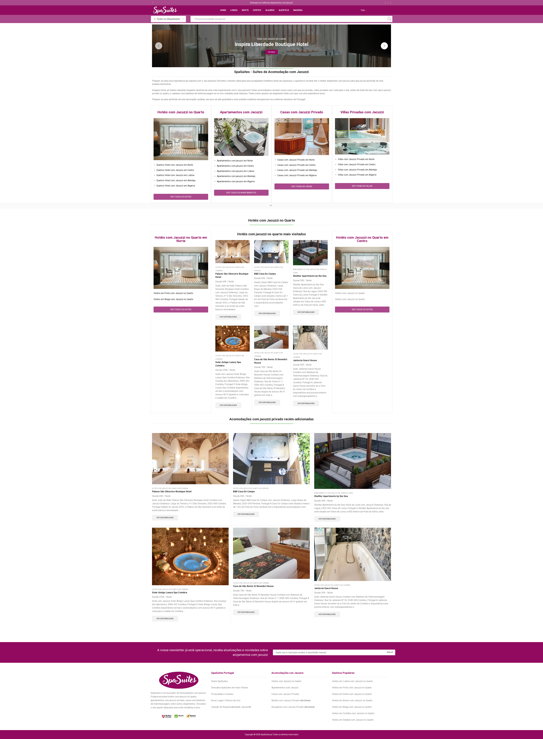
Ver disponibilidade (228, 317)
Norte (245, 10)
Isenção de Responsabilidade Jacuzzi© (231, 707)
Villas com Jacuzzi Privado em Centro (356, 164)
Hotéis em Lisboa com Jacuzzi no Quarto (352, 681)
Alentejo (284, 10)
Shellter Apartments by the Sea (310, 276)
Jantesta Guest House (305, 360)
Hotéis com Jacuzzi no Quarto (180, 112)
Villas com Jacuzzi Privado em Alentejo (357, 169)
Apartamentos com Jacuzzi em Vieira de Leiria (333, 493)
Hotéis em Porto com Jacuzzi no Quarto (173, 293)
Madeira (297, 10)
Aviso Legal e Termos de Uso (225, 700)
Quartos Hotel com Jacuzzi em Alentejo (176, 180)
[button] (158, 45)
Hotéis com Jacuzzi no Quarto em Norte (181, 239)
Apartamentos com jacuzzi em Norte (235, 160)
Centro (257, 10)
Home (223, 10)
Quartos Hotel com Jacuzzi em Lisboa (175, 175)
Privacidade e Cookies (222, 694)
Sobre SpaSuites (219, 681)
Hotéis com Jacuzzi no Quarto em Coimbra (170, 488)
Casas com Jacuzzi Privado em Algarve (297, 175)
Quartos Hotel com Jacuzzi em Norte (174, 165)
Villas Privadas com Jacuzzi (362, 112)
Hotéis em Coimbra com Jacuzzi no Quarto (353, 713)
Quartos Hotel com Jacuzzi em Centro (175, 170)
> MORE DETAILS (274, 205)
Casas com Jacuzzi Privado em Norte (296, 159)
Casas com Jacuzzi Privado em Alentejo (297, 170)
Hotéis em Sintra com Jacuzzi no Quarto (352, 694)
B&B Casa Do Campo (265, 273)
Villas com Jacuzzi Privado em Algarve (357, 174)
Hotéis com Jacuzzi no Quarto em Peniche (251, 488)
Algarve (269, 10)
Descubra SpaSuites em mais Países (229, 687)
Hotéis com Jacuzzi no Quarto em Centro (362, 239)
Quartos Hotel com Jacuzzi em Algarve (175, 185)
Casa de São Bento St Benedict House (270, 361)
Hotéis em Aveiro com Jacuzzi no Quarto (352, 700)
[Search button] (389, 19)
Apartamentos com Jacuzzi (241, 112)
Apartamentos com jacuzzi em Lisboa (235, 171)
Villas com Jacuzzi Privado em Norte (356, 159)
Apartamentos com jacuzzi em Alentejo (236, 176)
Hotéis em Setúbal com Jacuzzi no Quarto (353, 719)
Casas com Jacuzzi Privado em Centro (296, 165)
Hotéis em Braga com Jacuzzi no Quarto (173, 299)
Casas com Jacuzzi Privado (301, 112)
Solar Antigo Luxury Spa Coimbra (228, 364)
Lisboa (234, 10)
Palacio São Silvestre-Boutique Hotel (231, 275)
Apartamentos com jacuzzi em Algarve (236, 181)
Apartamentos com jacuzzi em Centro (235, 166)
